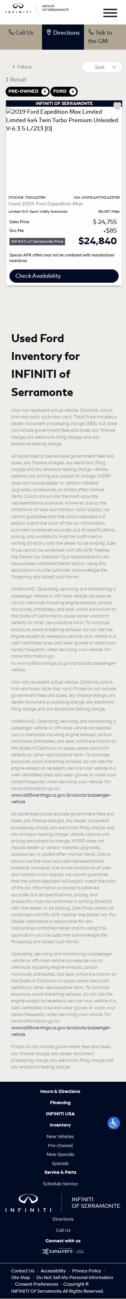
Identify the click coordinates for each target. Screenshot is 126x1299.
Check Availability (38, 276)
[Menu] (110, 14)
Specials (60, 1163)
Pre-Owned (60, 1145)
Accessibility (54, 1270)
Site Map (21, 1277)
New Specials (60, 1154)
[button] (114, 1123)
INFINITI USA (60, 1114)
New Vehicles (60, 1136)
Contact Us (23, 1270)
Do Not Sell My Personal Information (74, 1277)
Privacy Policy (87, 1270)
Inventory (60, 1125)
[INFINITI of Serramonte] (37, 6)
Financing (60, 1103)
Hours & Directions (60, 1091)
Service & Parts (60, 1172)
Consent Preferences (36, 1284)
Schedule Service (60, 1183)
